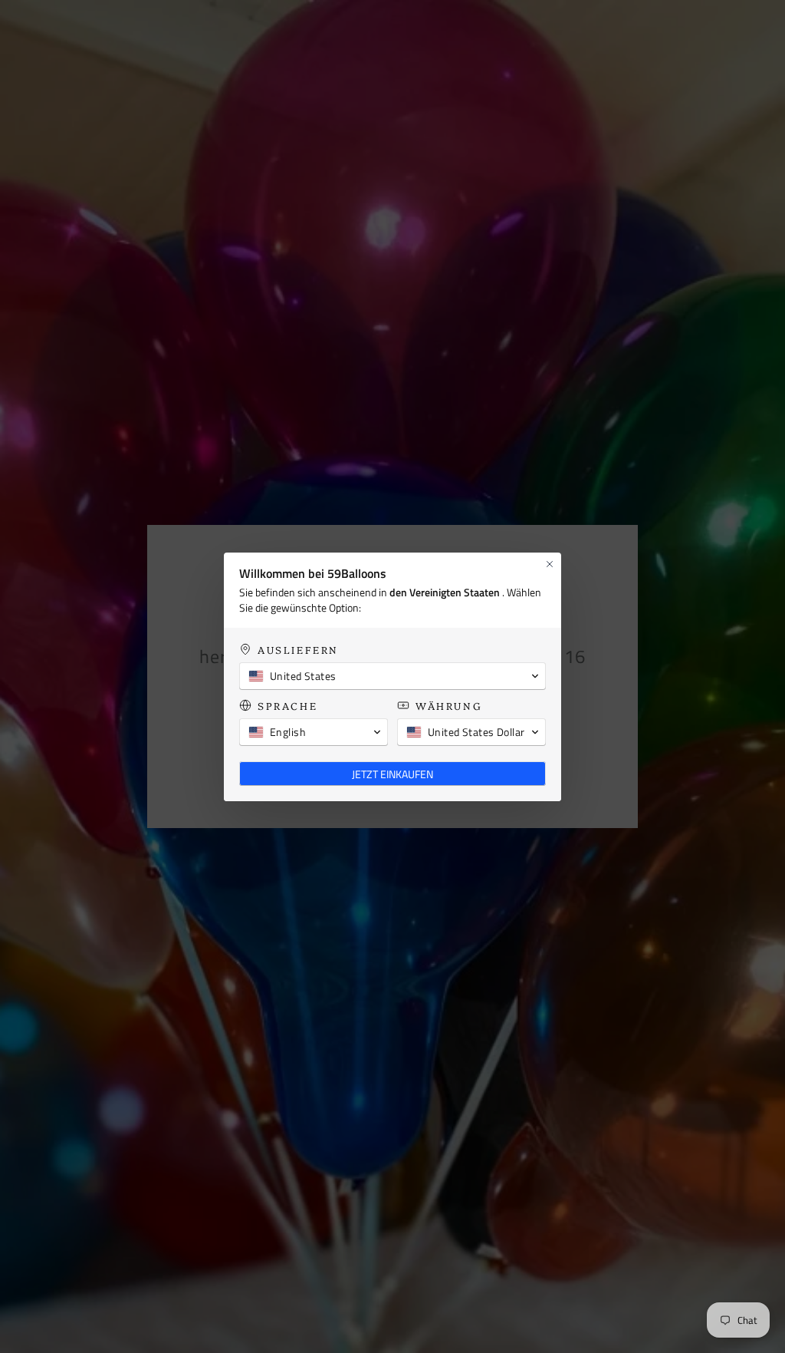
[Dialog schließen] (549, 564)
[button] (392, 676)
